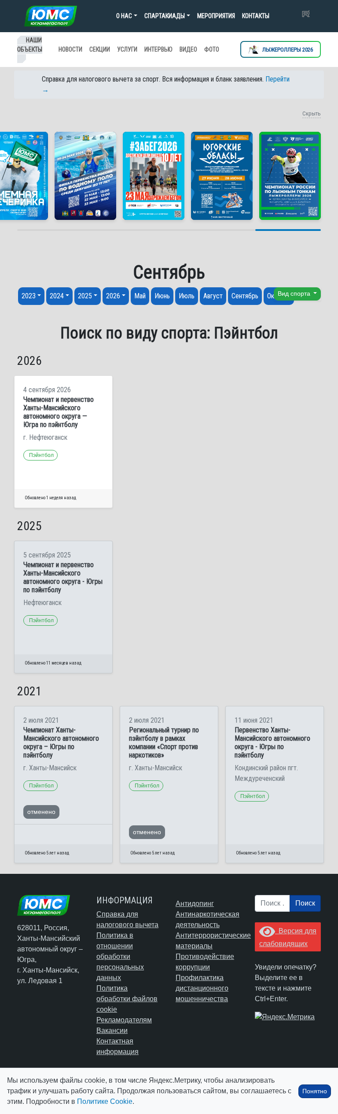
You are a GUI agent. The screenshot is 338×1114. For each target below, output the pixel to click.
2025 (85, 296)
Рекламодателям (124, 1020)
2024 (57, 296)
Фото (211, 49)
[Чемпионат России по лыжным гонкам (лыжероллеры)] (290, 176)
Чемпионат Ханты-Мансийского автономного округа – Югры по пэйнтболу (61, 743)
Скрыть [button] (311, 113)
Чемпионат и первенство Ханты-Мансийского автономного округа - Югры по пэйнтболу (63, 577)
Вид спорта (295, 293)
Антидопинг (195, 903)
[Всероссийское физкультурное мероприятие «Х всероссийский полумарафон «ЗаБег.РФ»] (153, 176)
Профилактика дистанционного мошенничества (202, 988)
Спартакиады (164, 15)
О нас (124, 15)
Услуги (127, 49)
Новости (70, 49)
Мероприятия (216, 15)
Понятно (314, 1091)
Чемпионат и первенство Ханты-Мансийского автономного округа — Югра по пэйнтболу (58, 412)
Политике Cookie (104, 1101)
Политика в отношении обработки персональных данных (120, 956)
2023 (29, 296)
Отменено (41, 811)
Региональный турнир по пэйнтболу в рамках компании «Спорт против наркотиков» (164, 743)
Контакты (255, 15)
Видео (188, 49)
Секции (99, 49)
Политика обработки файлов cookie (127, 998)
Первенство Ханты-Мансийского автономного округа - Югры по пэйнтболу (272, 743)
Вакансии (112, 1030)
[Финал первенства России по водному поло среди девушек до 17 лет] (85, 176)
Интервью (158, 49)
